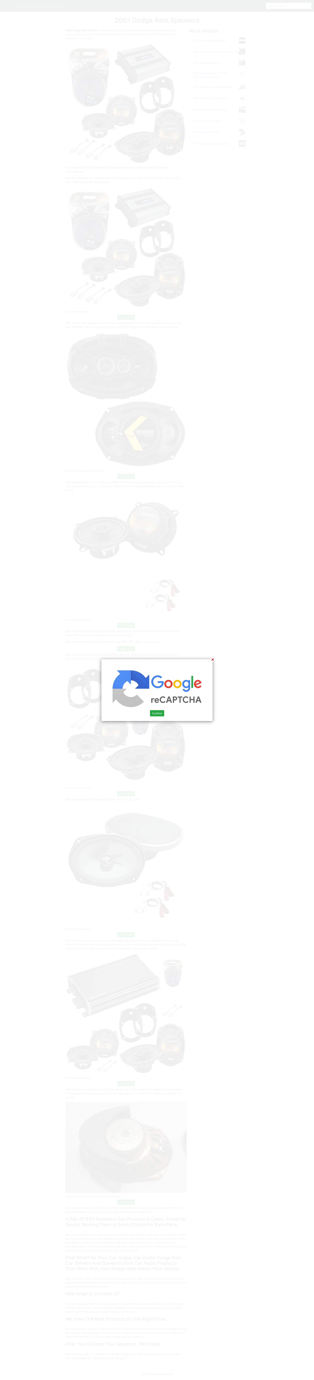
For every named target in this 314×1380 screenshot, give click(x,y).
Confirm (157, 713)
